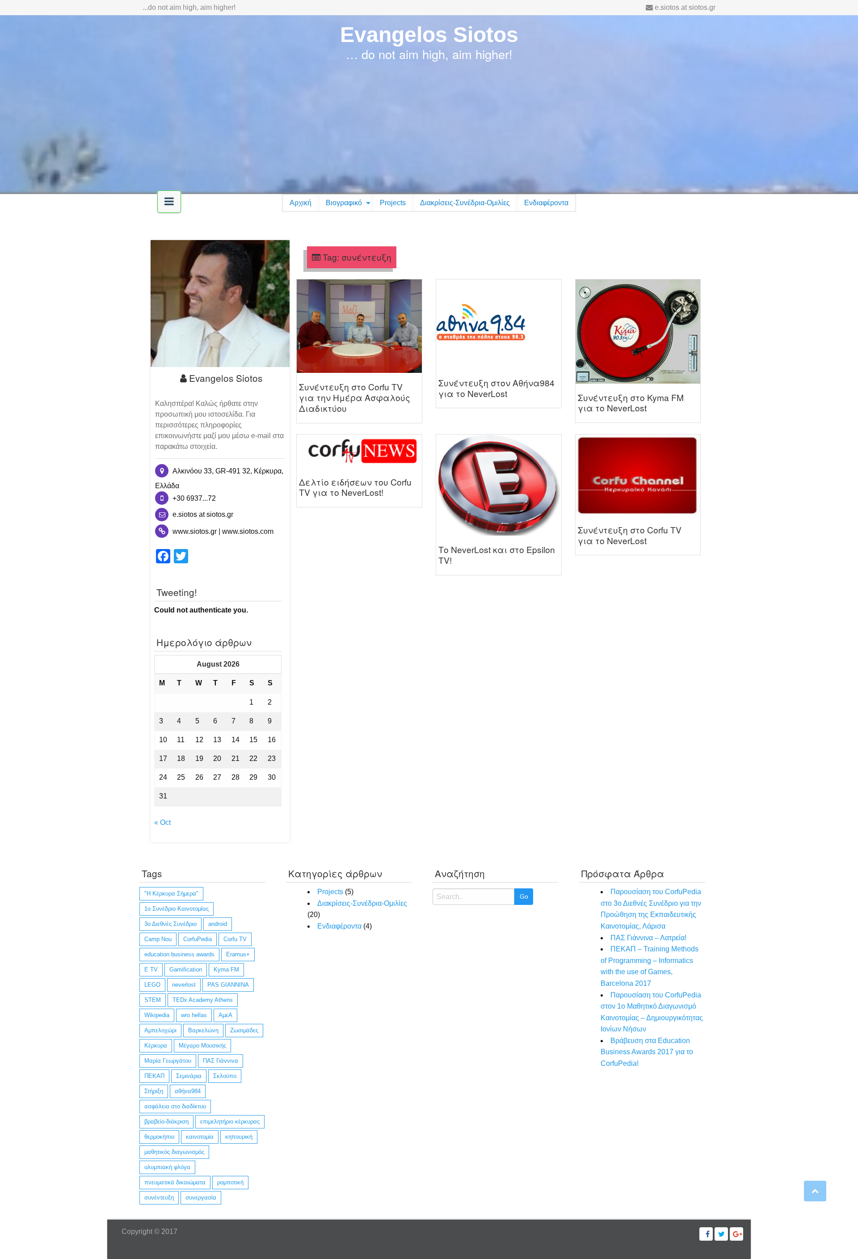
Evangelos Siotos (429, 34)
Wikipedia (156, 1015)
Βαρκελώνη (203, 1030)
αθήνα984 (188, 1091)
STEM (152, 1000)
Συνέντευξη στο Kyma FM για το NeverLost (631, 402)
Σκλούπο (224, 1076)
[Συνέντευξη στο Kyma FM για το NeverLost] (638, 330)
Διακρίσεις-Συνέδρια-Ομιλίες (465, 203)
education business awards (179, 954)
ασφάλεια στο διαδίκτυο (175, 1106)
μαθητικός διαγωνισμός (174, 1152)
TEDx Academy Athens (202, 1000)
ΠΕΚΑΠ (154, 1076)
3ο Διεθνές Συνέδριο (170, 924)
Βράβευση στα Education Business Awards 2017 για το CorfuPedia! (647, 1052)
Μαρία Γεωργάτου (167, 1060)
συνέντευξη (159, 1197)
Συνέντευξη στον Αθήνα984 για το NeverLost (496, 387)
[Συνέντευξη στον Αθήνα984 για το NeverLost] (481, 323)
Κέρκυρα (155, 1045)
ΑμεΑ (225, 1015)
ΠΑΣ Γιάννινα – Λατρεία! (648, 938)
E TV (151, 969)
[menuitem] (300, 202)
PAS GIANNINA (228, 984)
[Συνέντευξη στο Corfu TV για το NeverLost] (638, 474)
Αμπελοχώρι (160, 1030)
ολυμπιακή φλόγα (167, 1167)
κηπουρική (238, 1136)
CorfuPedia (197, 939)
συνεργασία (200, 1197)
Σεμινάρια (189, 1076)
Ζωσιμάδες (244, 1030)
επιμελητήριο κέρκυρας (230, 1121)
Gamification (185, 969)
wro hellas (194, 1015)
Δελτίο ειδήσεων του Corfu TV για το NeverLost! (355, 487)
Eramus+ (238, 954)
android (217, 924)
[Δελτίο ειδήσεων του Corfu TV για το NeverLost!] (359, 450)
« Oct (162, 822)
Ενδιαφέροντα (546, 203)
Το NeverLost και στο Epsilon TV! (496, 554)
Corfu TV (235, 939)
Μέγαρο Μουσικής (202, 1045)
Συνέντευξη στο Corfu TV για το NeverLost (629, 535)
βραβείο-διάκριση (166, 1121)
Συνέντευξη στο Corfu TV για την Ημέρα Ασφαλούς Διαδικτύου (354, 397)
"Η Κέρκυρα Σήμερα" (171, 893)
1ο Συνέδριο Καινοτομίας (176, 908)
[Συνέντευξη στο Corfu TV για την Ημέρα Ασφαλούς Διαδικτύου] (359, 326)
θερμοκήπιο (159, 1136)
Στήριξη (153, 1091)
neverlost (184, 984)
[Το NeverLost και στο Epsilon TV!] (498, 484)
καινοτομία (200, 1136)
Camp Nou (158, 939)
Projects (393, 203)
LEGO (152, 984)
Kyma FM (226, 969)
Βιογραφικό (344, 203)
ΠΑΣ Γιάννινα (220, 1060)
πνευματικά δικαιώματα (175, 1182)
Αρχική (300, 203)
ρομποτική (230, 1182)
